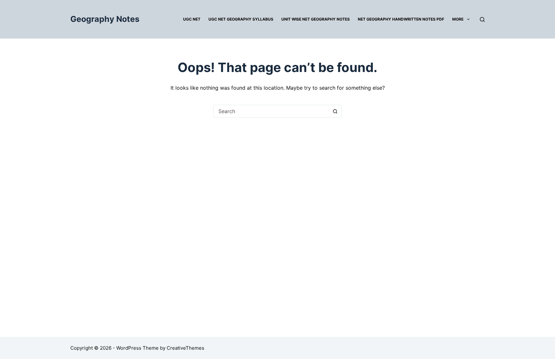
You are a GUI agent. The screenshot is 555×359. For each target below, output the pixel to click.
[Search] (482, 19)
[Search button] (335, 111)
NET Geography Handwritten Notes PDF (401, 19)
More (457, 19)
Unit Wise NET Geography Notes (315, 19)
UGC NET (191, 19)
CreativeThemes (185, 348)
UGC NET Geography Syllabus (240, 19)
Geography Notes (104, 19)
